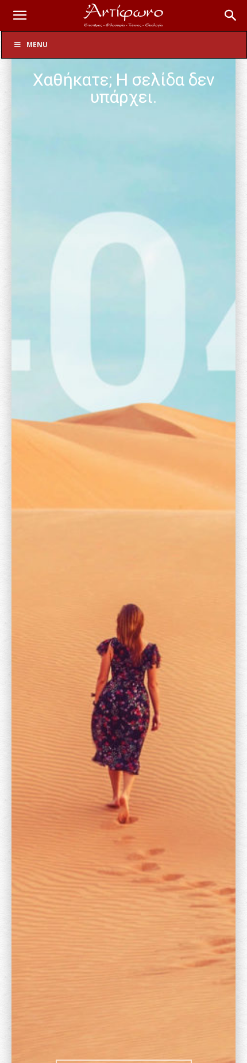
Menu (37, 44)
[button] (19, 15)
